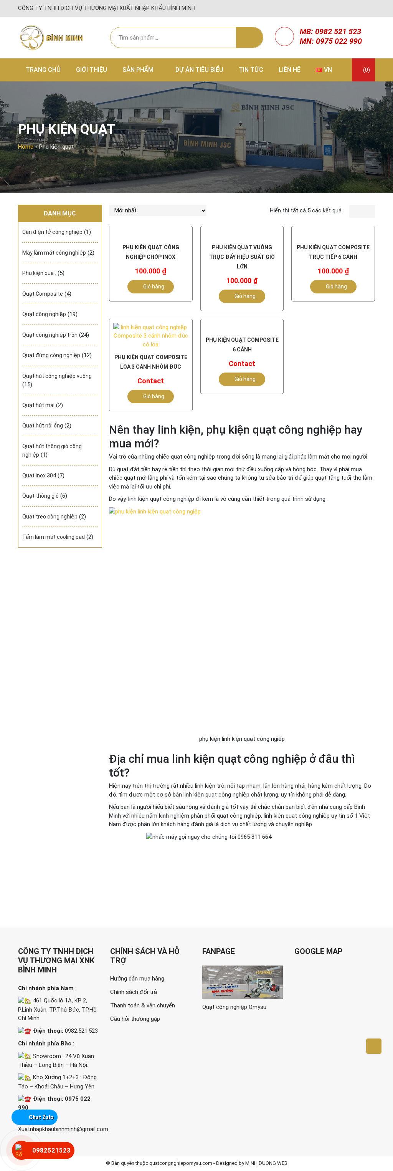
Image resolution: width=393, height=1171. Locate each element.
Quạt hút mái (38, 405)
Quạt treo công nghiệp (50, 516)
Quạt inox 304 (39, 475)
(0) (366, 69)
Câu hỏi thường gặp (135, 1018)
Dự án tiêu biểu (199, 69)
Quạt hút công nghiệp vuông (57, 376)
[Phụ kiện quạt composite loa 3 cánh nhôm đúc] (150, 336)
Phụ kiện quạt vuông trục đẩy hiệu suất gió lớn (242, 257)
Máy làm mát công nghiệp (54, 253)
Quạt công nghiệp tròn (50, 335)
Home (25, 146)
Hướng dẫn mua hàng (137, 978)
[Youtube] (370, 8)
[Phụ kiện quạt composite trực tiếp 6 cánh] (333, 234)
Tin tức (251, 69)
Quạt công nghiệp (44, 314)
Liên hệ (290, 69)
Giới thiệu (91, 69)
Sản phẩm (138, 69)
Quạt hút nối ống (42, 425)
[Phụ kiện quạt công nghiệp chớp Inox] (150, 234)
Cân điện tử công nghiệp (52, 232)
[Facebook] (345, 8)
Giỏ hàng (153, 286)
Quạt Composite (42, 294)
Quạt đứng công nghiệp (51, 355)
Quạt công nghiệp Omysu (234, 1007)
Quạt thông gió (40, 496)
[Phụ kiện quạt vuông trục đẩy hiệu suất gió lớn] (242, 234)
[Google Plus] (362, 8)
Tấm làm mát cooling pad (53, 537)
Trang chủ (43, 69)
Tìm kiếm (249, 37)
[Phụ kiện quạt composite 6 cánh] (242, 327)
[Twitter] (354, 8)
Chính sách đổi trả (133, 992)
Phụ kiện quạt (39, 273)
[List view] (368, 211)
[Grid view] (355, 211)
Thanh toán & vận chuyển (142, 1005)
